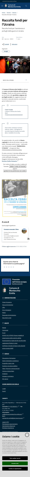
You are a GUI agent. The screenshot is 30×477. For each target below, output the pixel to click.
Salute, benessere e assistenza (10, 361)
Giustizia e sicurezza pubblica (9, 366)
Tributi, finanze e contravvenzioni (11, 368)
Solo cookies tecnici (15, 458)
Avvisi (3, 333)
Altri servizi (5, 379)
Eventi (4, 391)
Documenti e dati (6, 318)
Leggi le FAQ (5, 422)
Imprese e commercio (8, 376)
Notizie (14, 13)
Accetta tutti (15, 463)
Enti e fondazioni (6, 310)
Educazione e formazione (8, 358)
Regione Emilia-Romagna (9, 161)
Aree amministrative (7, 305)
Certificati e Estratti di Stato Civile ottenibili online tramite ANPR (13, 347)
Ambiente (4, 374)
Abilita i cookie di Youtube (17, 166)
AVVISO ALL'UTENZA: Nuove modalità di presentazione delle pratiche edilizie (13, 336)
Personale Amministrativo (9, 315)
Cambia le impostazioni (15, 469)
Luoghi (4, 389)
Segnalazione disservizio (8, 426)
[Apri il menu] (2, 6)
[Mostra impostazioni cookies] (28, 238)
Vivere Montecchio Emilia (10, 384)
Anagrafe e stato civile (8, 363)
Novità (9, 13)
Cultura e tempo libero (8, 371)
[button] (26, 5)
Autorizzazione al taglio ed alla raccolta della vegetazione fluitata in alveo (14, 342)
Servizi (6, 354)
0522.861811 (14, 406)
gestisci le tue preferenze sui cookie (15, 171)
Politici (4, 313)
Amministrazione (10, 298)
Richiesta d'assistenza (8, 428)
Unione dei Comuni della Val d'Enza (9, 1)
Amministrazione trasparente (10, 432)
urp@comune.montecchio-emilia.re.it (12, 414)
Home (3, 13)
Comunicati (5, 330)
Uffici (3, 307)
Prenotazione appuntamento (10, 424)
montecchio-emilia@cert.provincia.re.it (12, 418)
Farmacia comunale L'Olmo (11, 229)
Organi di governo (7, 302)
